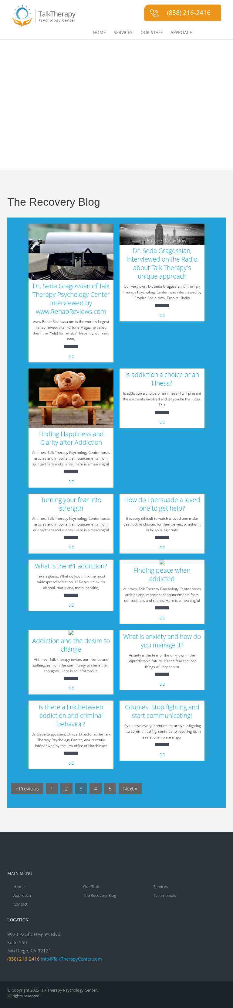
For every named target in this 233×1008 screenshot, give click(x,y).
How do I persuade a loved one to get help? (162, 504)
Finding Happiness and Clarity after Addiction (71, 438)
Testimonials (164, 895)
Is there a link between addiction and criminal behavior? (71, 715)
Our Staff (151, 32)
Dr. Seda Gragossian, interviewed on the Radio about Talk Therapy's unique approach (162, 263)
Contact (20, 904)
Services (123, 32)
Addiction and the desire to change (71, 644)
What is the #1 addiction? (71, 566)
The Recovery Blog (99, 895)
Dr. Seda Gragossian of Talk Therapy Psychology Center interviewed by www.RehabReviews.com (71, 299)
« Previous (27, 788)
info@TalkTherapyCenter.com (71, 959)
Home (99, 32)
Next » (130, 788)
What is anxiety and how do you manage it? (162, 640)
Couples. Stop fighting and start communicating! (162, 711)
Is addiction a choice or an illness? (162, 378)
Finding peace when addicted (162, 574)
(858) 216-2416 (189, 12)
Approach (182, 32)
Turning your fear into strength (71, 504)
